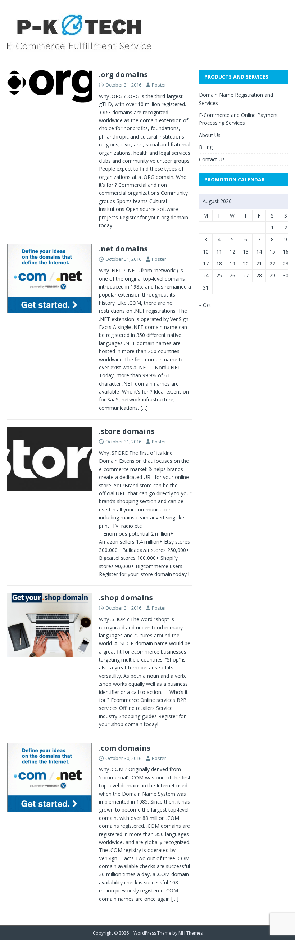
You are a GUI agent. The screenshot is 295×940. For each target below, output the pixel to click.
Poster (159, 85)
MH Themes (190, 933)
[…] (144, 407)
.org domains (123, 74)
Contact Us (212, 159)
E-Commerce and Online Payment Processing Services (238, 118)
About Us (210, 135)
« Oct (205, 305)
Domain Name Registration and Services (236, 98)
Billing (206, 147)
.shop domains (126, 597)
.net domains (123, 249)
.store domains (127, 431)
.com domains (124, 748)
